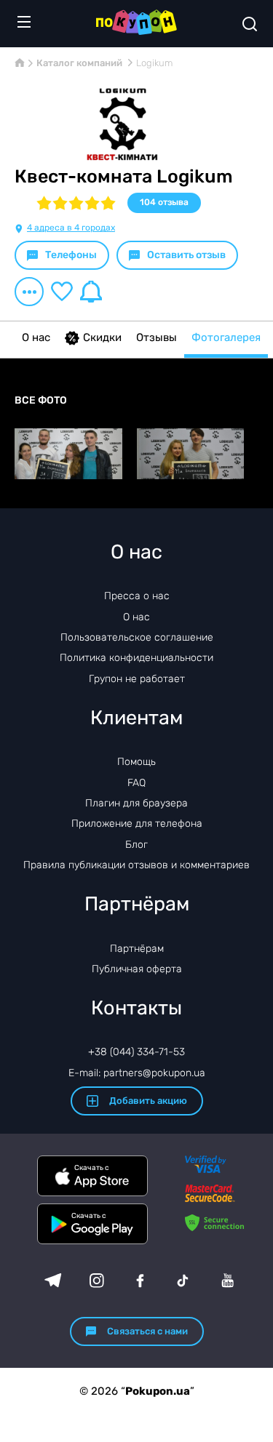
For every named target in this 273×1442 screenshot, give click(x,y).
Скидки (102, 337)
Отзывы (156, 337)
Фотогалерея (226, 337)
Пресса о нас (137, 596)
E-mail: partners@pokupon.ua (136, 1073)
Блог (136, 844)
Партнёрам (137, 948)
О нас (36, 337)
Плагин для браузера (136, 803)
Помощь (136, 762)
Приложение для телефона (136, 823)
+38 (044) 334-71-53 (136, 1052)
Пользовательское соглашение (136, 637)
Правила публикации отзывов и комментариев (136, 865)
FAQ (136, 783)
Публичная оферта (137, 969)
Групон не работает (137, 679)
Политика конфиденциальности (136, 658)
